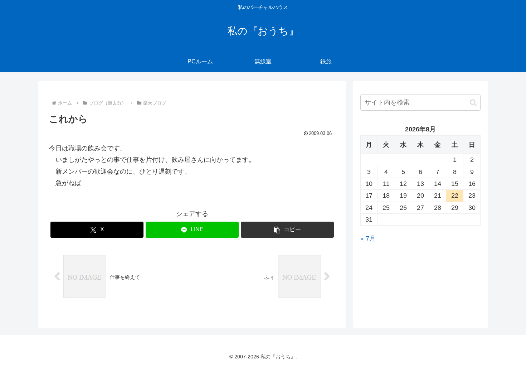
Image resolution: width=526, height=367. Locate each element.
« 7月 (368, 238)
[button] (287, 230)
